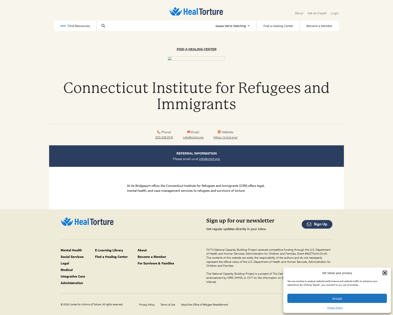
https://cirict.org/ (225, 137)
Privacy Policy (335, 307)
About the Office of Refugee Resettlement (204, 304)
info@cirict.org (193, 137)
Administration (72, 282)
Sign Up (320, 223)
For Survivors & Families (156, 263)
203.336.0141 (164, 137)
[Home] (196, 11)
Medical (67, 269)
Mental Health (71, 250)
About (299, 13)
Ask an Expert (317, 13)
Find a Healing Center (278, 26)
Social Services (72, 256)
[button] (385, 273)
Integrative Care (73, 276)
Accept (337, 298)
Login (335, 13)
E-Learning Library (109, 250)
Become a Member (319, 26)
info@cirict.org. (209, 158)
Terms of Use (167, 304)
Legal (65, 263)
